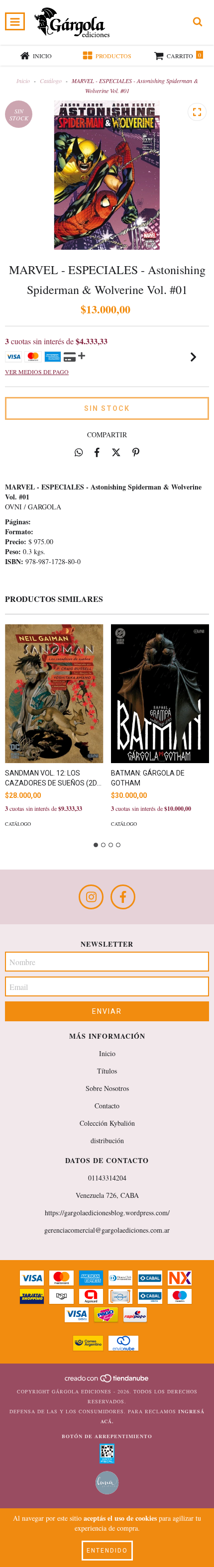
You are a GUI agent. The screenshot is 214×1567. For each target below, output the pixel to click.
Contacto (107, 1105)
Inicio (23, 81)
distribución (107, 1140)
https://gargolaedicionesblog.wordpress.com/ (107, 1212)
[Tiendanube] (107, 1381)
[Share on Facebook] (97, 452)
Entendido (107, 1550)
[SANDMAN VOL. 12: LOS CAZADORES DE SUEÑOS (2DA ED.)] (54, 693)
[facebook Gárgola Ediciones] (122, 896)
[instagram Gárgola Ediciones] (91, 896)
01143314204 (107, 1177)
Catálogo (51, 81)
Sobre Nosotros (107, 1088)
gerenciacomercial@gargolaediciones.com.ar (107, 1230)
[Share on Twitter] (116, 452)
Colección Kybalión (107, 1123)
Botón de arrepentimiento (107, 1436)
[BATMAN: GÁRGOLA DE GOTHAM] (160, 693)
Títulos (107, 1071)
